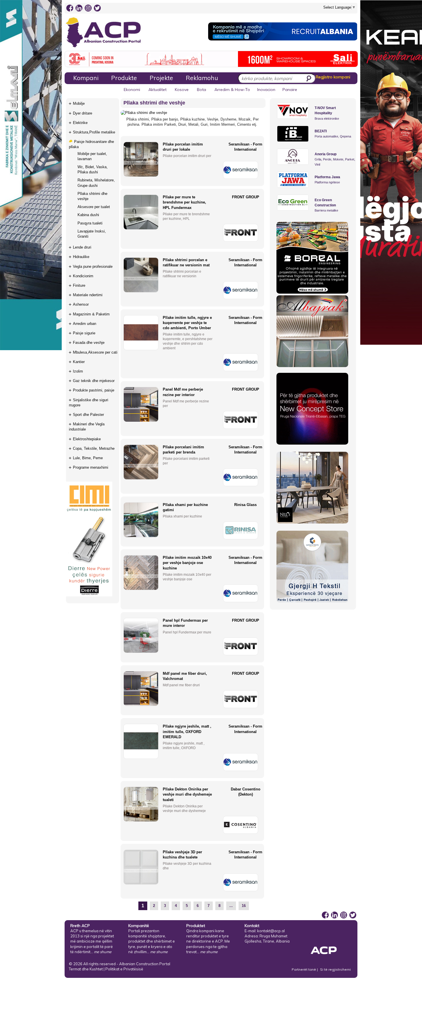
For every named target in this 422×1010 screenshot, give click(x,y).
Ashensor (81, 304)
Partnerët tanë (304, 969)
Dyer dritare (82, 113)
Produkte (124, 78)
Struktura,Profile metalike (94, 132)
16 (244, 906)
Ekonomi (132, 89)
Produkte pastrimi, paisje (93, 390)
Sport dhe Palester (88, 414)
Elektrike (80, 123)
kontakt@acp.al (271, 930)
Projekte (161, 78)
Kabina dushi (88, 215)
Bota (201, 89)
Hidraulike (81, 257)
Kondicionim (83, 276)
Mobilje (79, 103)
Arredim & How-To (232, 89)
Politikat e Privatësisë (124, 969)
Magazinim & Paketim (91, 314)
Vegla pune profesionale (93, 266)
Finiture (79, 285)
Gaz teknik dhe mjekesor (94, 381)
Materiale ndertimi (87, 295)
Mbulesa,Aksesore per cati (95, 352)
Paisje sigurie (84, 333)
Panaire (289, 89)
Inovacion (266, 89)
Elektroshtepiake (87, 439)
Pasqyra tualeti (90, 223)
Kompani (85, 78)
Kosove (182, 89)
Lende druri (82, 247)
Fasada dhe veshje (88, 342)
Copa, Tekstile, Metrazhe (94, 448)
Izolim (78, 371)
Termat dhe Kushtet (86, 969)
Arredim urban (84, 323)
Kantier (79, 362)
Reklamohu (202, 78)
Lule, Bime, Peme (88, 458)
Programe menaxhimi (90, 467)
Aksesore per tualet (94, 207)
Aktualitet (157, 89)
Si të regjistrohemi (335, 969)
